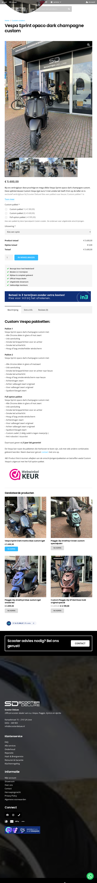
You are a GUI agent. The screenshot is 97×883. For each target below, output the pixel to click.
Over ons (9, 785)
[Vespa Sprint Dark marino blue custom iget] (25, 517)
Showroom (10, 781)
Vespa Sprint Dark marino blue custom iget (25, 540)
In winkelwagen (26, 257)
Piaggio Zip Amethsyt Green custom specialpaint (67, 542)
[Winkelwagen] (92, 9)
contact (45, 452)
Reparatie (9, 753)
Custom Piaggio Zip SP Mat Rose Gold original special (68, 601)
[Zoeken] (69, 9)
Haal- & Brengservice (14, 756)
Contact (8, 788)
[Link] (23, 821)
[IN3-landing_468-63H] (48, 830)
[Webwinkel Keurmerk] (24, 479)
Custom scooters (18, 20)
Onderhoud (10, 749)
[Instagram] (46, 2)
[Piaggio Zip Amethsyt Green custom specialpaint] (71, 517)
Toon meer (10, 199)
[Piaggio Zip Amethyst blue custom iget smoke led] (25, 576)
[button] (56, 2)
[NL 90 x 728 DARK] (48, 296)
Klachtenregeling (12, 763)
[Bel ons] (19, 815)
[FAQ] (6, 821)
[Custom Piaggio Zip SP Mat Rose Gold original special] (71, 576)
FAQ (6, 742)
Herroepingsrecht (13, 792)
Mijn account (10, 778)
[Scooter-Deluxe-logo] (14, 9)
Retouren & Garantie (14, 760)
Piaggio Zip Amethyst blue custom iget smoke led (23, 601)
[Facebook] (7, 815)
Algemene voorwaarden (15, 799)
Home (7, 20)
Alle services (10, 745)
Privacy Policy (11, 795)
